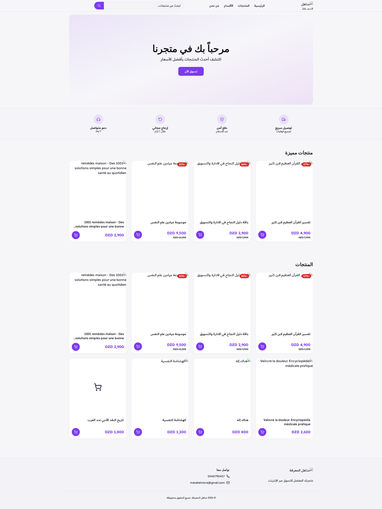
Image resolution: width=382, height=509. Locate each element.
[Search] (99, 5)
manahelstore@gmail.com (207, 482)
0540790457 (216, 476)
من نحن (214, 5)
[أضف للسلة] (262, 235)
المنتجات (243, 5)
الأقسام (228, 5)
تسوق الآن (191, 71)
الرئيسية (259, 5)
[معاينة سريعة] (261, 166)
